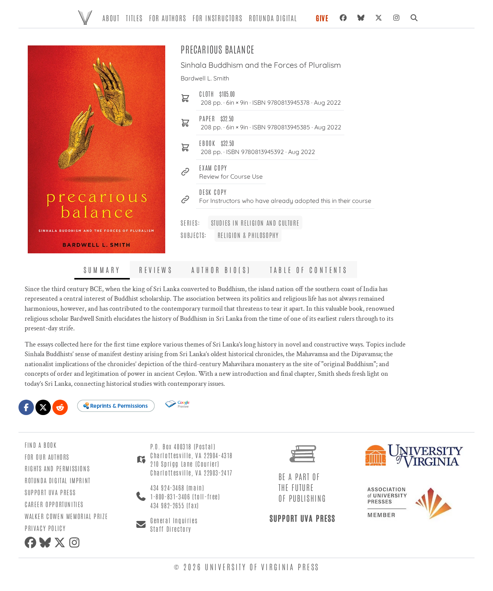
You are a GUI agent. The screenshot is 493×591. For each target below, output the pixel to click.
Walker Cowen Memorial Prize (66, 516)
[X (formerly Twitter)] (378, 17)
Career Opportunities (54, 504)
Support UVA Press (50, 492)
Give (322, 17)
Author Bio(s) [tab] (221, 269)
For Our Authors (47, 456)
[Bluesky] (360, 17)
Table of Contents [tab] (309, 269)
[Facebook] (343, 17)
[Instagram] (396, 17)
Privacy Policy (45, 528)
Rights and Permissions (57, 468)
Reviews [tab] (156, 269)
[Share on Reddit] (60, 407)
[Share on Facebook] (26, 407)
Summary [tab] (102, 269)
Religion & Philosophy (248, 235)
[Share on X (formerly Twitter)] (43, 407)
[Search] (414, 17)
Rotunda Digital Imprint (58, 480)
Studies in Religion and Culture (255, 222)
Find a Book (41, 445)
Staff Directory (170, 528)
